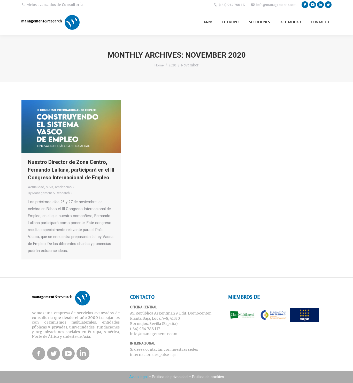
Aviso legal (138, 376)
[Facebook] (305, 4)
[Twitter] (328, 4)
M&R (49, 187)
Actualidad (36, 187)
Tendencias (63, 187)
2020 (172, 65)
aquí (174, 354)
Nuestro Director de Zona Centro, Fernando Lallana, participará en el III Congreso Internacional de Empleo (71, 170)
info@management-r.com (276, 5)
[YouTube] (312, 4)
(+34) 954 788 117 (232, 5)
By (49, 193)
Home (159, 65)
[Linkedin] (320, 4)
